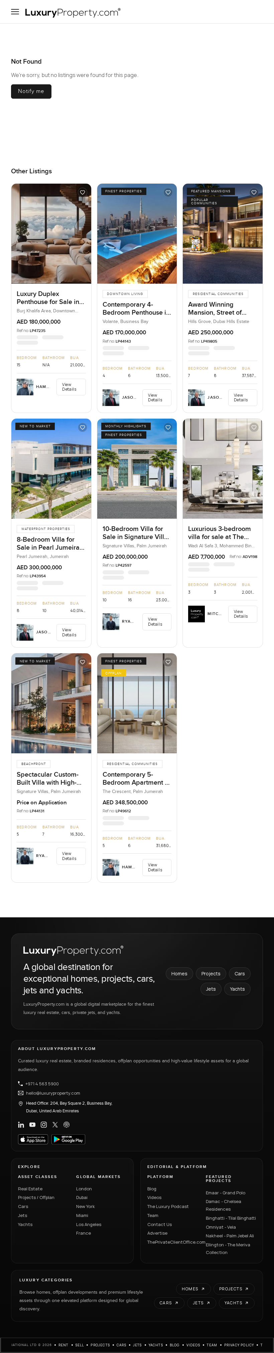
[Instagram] (44, 1125)
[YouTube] (32, 1125)
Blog (151, 1189)
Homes (179, 973)
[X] (55, 1125)
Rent (63, 1345)
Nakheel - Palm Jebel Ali (230, 1236)
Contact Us (159, 1224)
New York (85, 1206)
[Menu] (15, 11)
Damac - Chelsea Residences (223, 1205)
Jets (211, 989)
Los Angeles (88, 1224)
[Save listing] (82, 192)
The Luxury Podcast (168, 1206)
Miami (82, 1215)
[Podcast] (66, 1125)
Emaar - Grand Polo (225, 1193)
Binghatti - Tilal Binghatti (231, 1218)
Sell (80, 1345)
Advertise (157, 1233)
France (83, 1233)
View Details (69, 387)
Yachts (237, 989)
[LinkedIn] (21, 1125)
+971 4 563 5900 (42, 1083)
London (84, 1189)
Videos (154, 1197)
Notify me (31, 91)
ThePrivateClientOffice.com (172, 1242)
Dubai (82, 1197)
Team (152, 1215)
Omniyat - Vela (221, 1227)
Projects (211, 973)
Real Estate (30, 1189)
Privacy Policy (239, 1345)
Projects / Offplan (36, 1197)
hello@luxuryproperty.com (53, 1093)
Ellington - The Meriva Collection (228, 1248)
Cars (240, 973)
